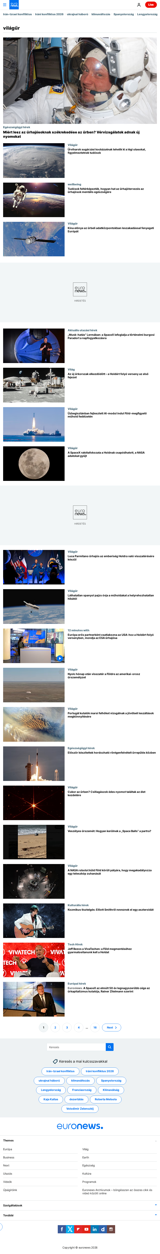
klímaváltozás (101, 14)
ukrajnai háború (77, 14)
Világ (71, 369)
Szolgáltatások (12, 1205)
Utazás (7, 1173)
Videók (7, 1181)
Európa (7, 1149)
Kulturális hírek (78, 905)
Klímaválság (111, 1089)
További (8, 1215)
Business (8, 1157)
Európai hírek (77, 983)
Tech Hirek (75, 944)
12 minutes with (78, 630)
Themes (8, 1140)
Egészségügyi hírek (16, 127)
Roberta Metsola (106, 1099)
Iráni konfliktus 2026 (49, 14)
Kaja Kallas (51, 1099)
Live (151, 4)
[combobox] (80, 1047)
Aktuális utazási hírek (82, 330)
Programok (89, 1181)
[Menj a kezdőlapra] (14, 4)
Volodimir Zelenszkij (80, 1108)
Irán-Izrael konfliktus (17, 14)
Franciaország (82, 1089)
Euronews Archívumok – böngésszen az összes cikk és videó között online (117, 1191)
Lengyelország (147, 14)
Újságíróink (10, 1189)
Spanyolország (124, 14)
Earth (85, 1157)
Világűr (73, 144)
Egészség (88, 1165)
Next (110, 1027)
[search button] (110, 1047)
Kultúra (86, 1173)
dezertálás (76, 1099)
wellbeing (74, 184)
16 (95, 1027)
